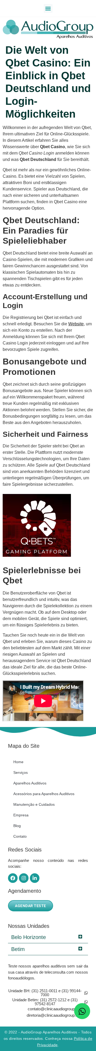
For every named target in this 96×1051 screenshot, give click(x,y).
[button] (48, 8)
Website (76, 324)
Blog (17, 826)
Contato (20, 836)
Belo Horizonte (28, 937)
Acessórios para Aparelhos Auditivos (43, 794)
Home (18, 762)
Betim (18, 949)
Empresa (21, 815)
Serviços (20, 772)
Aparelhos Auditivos (29, 783)
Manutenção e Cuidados (34, 804)
